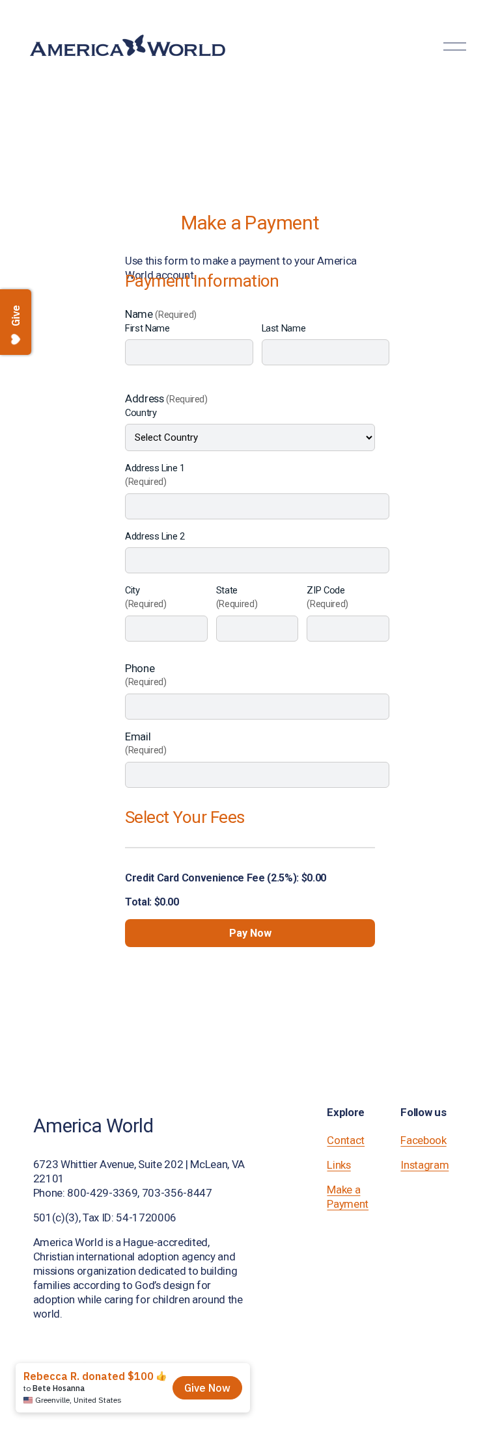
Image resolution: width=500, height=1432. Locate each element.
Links (338, 1164)
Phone (146, 675)
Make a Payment (347, 1196)
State (237, 597)
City (146, 597)
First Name (147, 328)
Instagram (424, 1164)
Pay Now (250, 933)
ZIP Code (327, 597)
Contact (346, 1140)
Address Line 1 (155, 475)
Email (146, 743)
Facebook (423, 1140)
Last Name (284, 328)
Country (141, 413)
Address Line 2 (155, 536)
